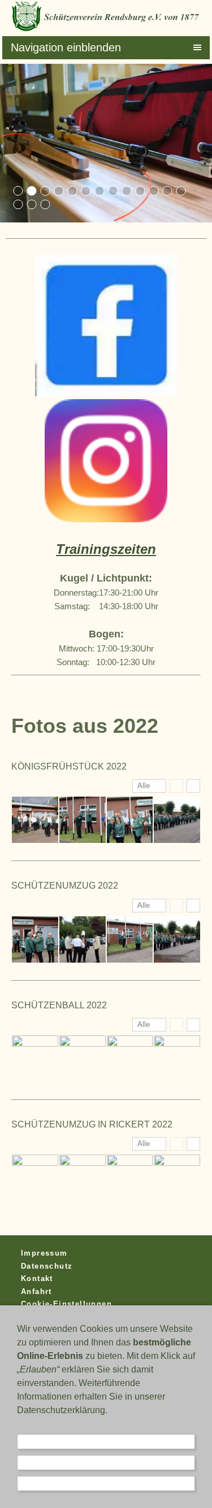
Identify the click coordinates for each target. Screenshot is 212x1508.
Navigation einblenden (66, 47)
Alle (143, 785)
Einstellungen (106, 1462)
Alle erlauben (106, 1483)
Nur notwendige (106, 1441)
